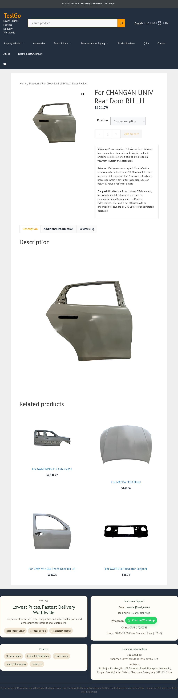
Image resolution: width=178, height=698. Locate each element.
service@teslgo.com (138, 607)
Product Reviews (126, 43)
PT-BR (160, 23)
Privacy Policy (61, 656)
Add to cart (131, 134)
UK (166, 23)
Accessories (39, 43)
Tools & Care (61, 43)
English (139, 23)
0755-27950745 (138, 627)
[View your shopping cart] (5, 64)
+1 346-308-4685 (141, 612)
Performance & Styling (93, 43)
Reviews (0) (86, 229)
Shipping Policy (13, 656)
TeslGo (12, 15)
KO (153, 23)
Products (34, 83)
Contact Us (37, 664)
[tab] (30, 229)
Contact (161, 43)
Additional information (58, 229)
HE (147, 23)
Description (30, 229)
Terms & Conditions (16, 664)
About (6, 53)
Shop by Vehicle (11, 43)
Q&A (146, 43)
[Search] (121, 23)
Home (23, 83)
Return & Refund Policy (30, 53)
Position (102, 120)
